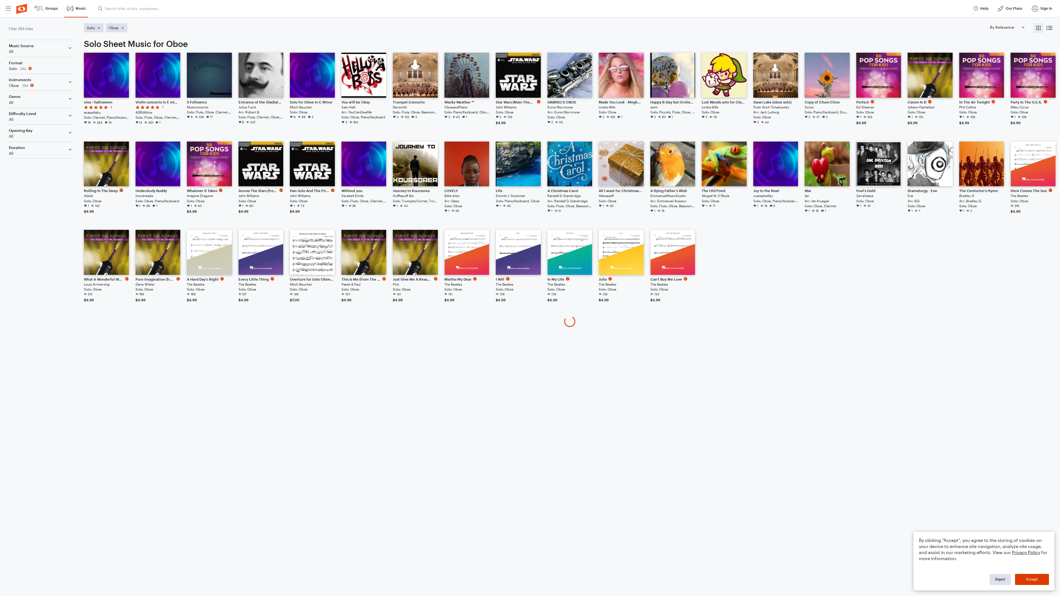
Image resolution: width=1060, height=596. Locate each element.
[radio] (1038, 28)
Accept (1032, 579)
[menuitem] (8, 8)
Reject (1000, 579)
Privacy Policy (1026, 552)
